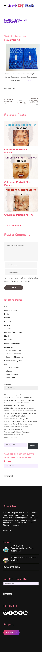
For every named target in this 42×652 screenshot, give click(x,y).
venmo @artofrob (11, 632)
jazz (5, 421)
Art (5, 306)
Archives (7, 384)
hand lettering (15, 413)
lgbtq (14, 421)
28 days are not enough (11, 395)
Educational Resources (14, 357)
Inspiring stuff (22, 418)
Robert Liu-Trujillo (15, 427)
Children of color (23, 408)
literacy (19, 421)
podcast (30, 424)
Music (35, 421)
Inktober (9, 371)
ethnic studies (8, 411)
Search (32, 446)
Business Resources (13, 351)
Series (6, 364)
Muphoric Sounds (27, 421)
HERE (29, 80)
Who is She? (10, 377)
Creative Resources (13, 354)
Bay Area (7, 400)
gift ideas (7, 413)
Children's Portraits (10, 408)
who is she (20, 434)
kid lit (9, 421)
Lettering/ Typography (13, 332)
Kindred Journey (12, 374)
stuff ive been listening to (15, 429)
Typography (26, 432)
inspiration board (9, 419)
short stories (24, 427)
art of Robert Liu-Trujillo (13, 397)
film (14, 411)
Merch (6, 336)
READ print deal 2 (11, 567)
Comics (8, 328)
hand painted (32, 413)
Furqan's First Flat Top (30, 411)
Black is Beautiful (12, 368)
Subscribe (8, 476)
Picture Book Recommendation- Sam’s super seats (22, 548)
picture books (23, 424)
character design (22, 403)
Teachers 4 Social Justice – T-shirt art (24, 558)
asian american (28, 398)
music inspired (8, 424)
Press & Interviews (12, 344)
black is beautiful (9, 403)
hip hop (6, 416)
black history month (27, 400)
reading (6, 427)
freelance (19, 411)
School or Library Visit (13, 361)
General (7, 321)
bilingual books (15, 400)
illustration (15, 416)
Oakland (16, 424)
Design (7, 314)
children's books (19, 405)
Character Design (11, 310)
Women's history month (10, 437)
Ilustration (8, 325)
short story (32, 427)
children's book (8, 405)
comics (31, 408)
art (23, 395)
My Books (8, 340)
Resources (8, 347)
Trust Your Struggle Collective (12, 432)
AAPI (20, 395)
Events (7, 318)
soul (5, 429)
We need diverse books (10, 434)
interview (32, 419)
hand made (24, 413)
